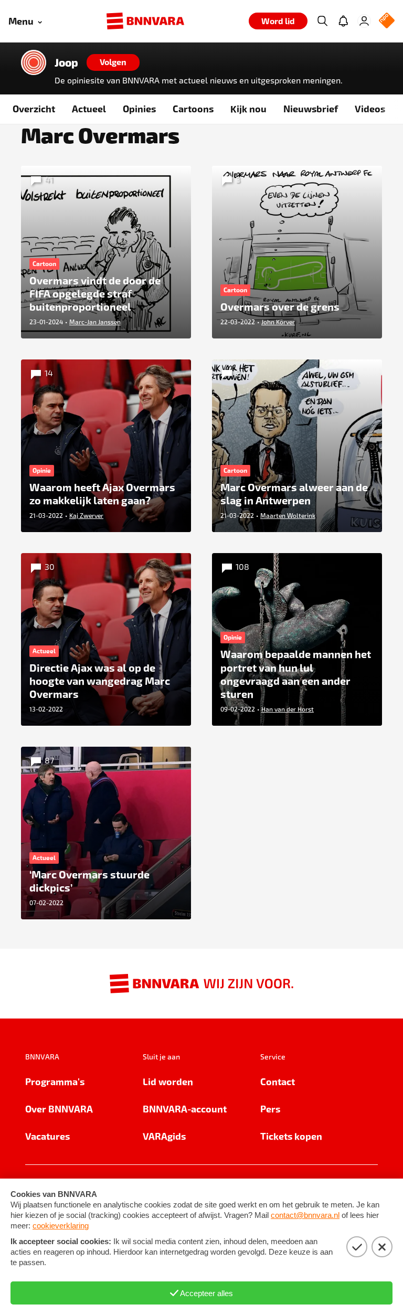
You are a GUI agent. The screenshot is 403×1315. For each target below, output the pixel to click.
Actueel (89, 108)
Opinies (139, 108)
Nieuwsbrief (310, 108)
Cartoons (193, 108)
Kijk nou (248, 108)
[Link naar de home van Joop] (33, 62)
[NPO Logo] (387, 21)
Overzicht (34, 108)
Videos (370, 108)
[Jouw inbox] (343, 21)
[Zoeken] (322, 21)
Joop (66, 62)
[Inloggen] (364, 21)
